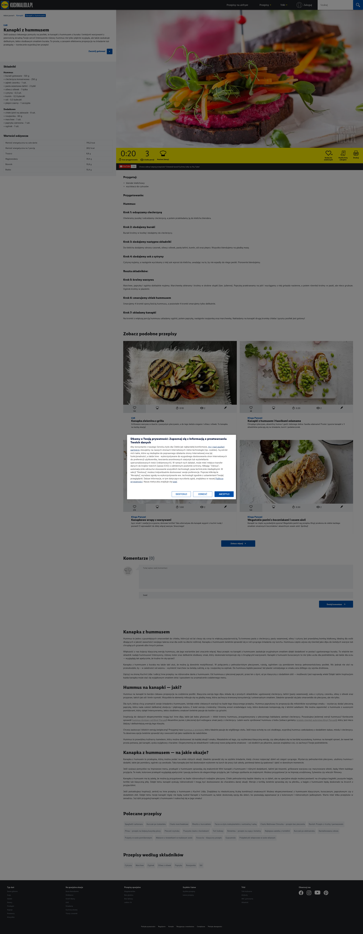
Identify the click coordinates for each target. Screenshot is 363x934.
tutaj (175, 481)
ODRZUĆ (202, 494)
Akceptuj (224, 494)
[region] (181, 467)
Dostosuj (181, 494)
